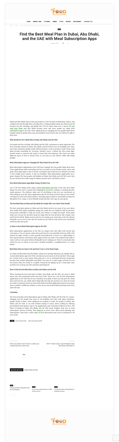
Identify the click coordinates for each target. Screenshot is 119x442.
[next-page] (14, 395)
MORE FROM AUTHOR (31, 370)
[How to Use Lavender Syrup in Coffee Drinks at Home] (42, 381)
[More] (64, 47)
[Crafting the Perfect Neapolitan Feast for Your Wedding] (20, 380)
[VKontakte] (64, 434)
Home (28, 21)
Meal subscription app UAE (35, 321)
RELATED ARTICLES (16, 370)
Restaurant (77, 21)
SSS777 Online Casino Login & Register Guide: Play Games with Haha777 (61, 345)
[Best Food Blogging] (59, 11)
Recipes (68, 21)
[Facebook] (55, 47)
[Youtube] (69, 434)
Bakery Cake (37, 21)
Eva (24, 354)
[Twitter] (59, 47)
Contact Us (88, 21)
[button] (107, 22)
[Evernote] (49, 434)
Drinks (55, 21)
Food (61, 21)
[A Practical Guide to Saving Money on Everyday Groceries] (64, 381)
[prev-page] (11, 395)
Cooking (47, 21)
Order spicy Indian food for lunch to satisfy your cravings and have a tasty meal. (24, 345)
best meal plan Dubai (21, 321)
